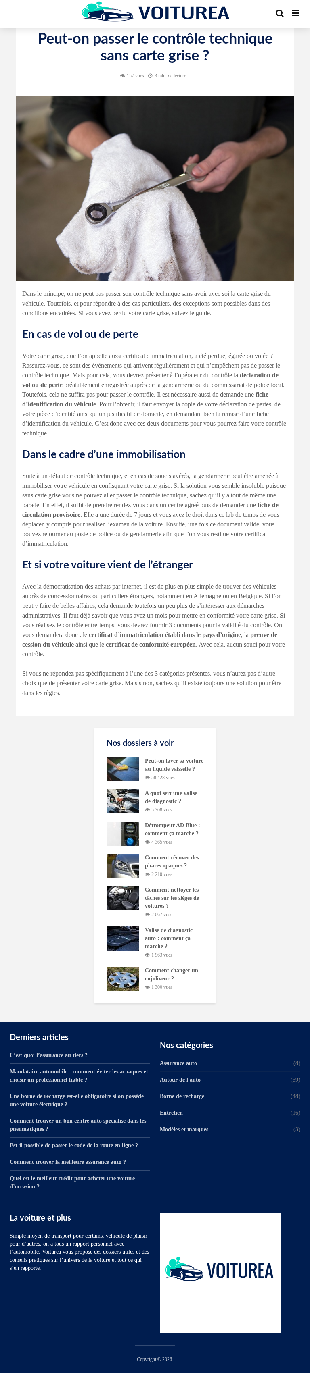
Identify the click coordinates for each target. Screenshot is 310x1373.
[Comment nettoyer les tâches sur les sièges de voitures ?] (123, 898)
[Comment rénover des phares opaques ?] (123, 865)
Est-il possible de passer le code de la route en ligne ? (74, 1145)
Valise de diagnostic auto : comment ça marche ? (169, 938)
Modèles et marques (184, 1129)
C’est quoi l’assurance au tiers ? (49, 1055)
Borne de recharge (182, 1096)
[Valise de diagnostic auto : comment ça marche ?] (123, 938)
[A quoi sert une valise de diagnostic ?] (123, 801)
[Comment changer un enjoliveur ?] (123, 978)
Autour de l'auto (180, 1080)
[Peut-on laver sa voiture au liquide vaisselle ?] (123, 769)
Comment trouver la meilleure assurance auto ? (68, 1162)
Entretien (171, 1113)
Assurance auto (178, 1063)
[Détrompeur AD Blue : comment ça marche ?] (123, 833)
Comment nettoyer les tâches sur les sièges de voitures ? (172, 898)
